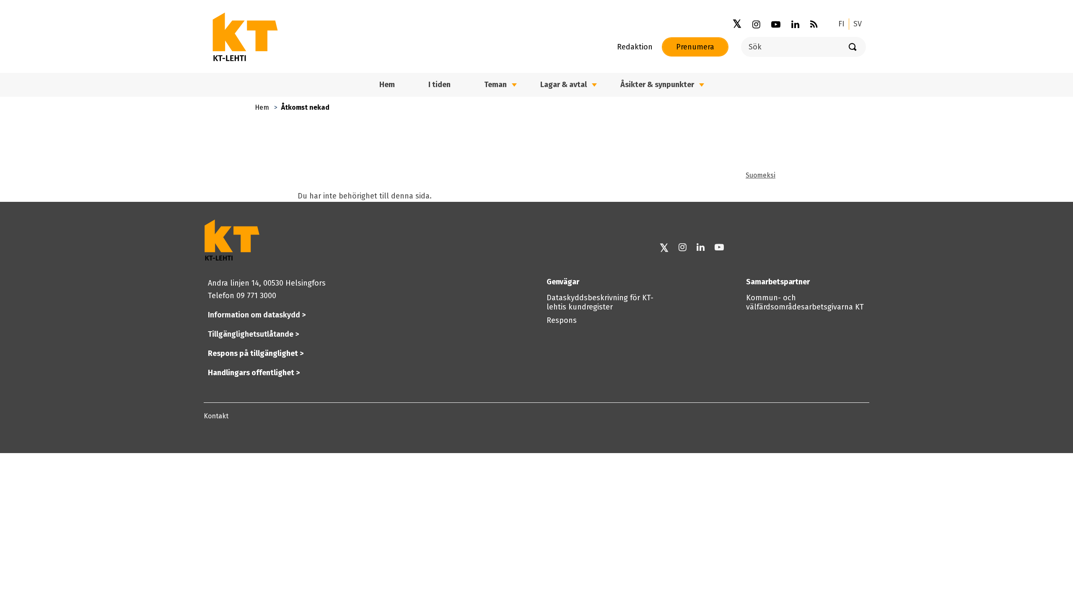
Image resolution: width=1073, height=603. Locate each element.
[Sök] (852, 47)
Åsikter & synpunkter (657, 84)
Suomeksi (760, 175)
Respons (562, 320)
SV (857, 23)
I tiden (439, 84)
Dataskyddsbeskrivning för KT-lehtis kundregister (600, 302)
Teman (495, 84)
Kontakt (216, 416)
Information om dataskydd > (257, 315)
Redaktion (635, 47)
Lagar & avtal (563, 84)
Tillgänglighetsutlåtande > (253, 334)
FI (841, 23)
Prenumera (695, 47)
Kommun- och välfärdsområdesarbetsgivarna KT (805, 302)
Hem (262, 107)
